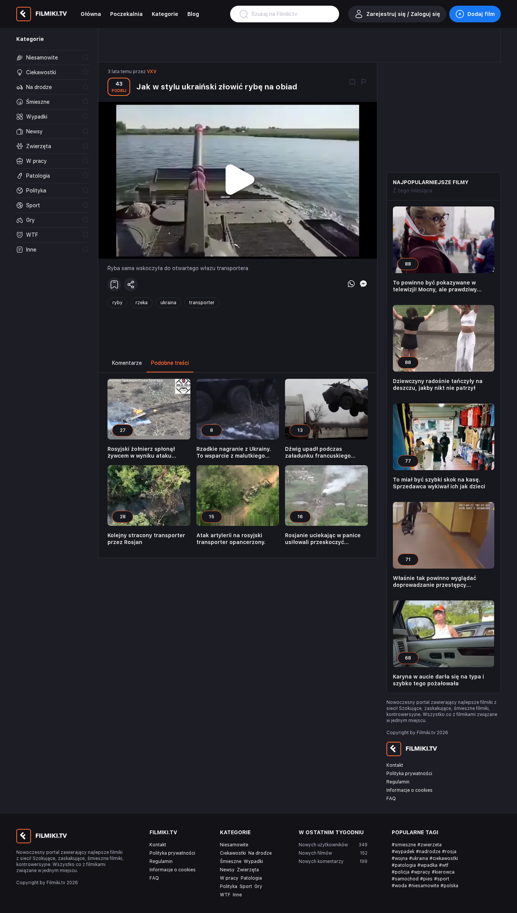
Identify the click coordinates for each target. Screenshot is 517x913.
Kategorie (165, 14)
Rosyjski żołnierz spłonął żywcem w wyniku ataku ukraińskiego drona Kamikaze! (147, 452)
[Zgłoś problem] (364, 83)
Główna (91, 14)
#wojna (400, 858)
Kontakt (394, 765)
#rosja (449, 851)
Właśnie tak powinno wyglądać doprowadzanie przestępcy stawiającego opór (434, 581)
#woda (399, 885)
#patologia (404, 865)
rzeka (141, 302)
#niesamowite (423, 885)
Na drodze (260, 853)
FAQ (391, 798)
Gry (258, 886)
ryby (117, 302)
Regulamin (398, 782)
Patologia (251, 878)
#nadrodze (428, 851)
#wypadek (403, 851)
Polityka (228, 886)
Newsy (227, 869)
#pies (426, 879)
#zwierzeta (429, 844)
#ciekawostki (444, 858)
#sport (441, 879)
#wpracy (420, 872)
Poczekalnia (126, 14)
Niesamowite (234, 844)
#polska (449, 885)
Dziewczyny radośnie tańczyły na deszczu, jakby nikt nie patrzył (438, 384)
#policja (401, 872)
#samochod (405, 879)
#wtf (443, 865)
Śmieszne (230, 861)
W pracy (229, 878)
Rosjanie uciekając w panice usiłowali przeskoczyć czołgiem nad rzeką (323, 539)
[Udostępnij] (131, 284)
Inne (237, 894)
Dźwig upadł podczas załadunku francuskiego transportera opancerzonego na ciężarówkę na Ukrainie (324, 452)
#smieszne (404, 844)
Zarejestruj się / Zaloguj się (403, 14)
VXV (151, 71)
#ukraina (418, 858)
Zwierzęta (248, 869)
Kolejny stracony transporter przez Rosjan (146, 538)
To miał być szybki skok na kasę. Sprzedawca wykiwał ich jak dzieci (439, 483)
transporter (202, 302)
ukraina (168, 302)
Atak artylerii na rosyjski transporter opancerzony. (231, 538)
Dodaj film (481, 14)
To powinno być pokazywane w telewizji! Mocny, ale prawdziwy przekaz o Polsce (435, 286)
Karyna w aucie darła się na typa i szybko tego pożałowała (438, 680)
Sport (246, 886)
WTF (225, 894)
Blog (193, 14)
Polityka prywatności (409, 773)
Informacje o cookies (409, 790)
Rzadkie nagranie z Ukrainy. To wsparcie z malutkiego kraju (233, 452)
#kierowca (443, 872)
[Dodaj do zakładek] (352, 83)
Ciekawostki (233, 853)
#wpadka (427, 865)
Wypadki (253, 861)
